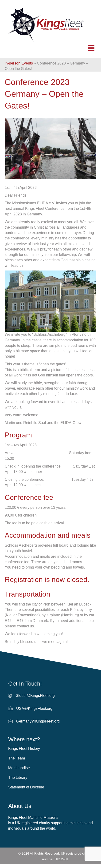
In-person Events (19, 63)
